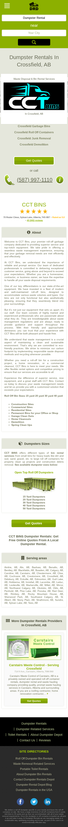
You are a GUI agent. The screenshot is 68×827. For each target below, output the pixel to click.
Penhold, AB (11, 591)
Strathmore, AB (44, 599)
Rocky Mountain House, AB (45, 594)
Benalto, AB (56, 567)
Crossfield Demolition (34, 144)
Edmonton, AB (43, 579)
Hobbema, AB (16, 582)
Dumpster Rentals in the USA (34, 789)
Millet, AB (49, 585)
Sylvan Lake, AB (18, 602)
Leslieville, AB (17, 585)
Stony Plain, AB (25, 599)
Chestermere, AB (46, 573)
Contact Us (27, 740)
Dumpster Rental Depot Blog (34, 784)
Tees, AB (33, 602)
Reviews (45, 740)
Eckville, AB (26, 579)
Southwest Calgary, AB (44, 597)
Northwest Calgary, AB (22, 588)
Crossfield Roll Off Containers (34, 132)
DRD (34, 7)
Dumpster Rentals (34, 723)
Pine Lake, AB (28, 591)
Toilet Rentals (17, 734)
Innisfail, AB (32, 582)
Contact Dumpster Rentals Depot (34, 779)
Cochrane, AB (17, 576)
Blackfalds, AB (26, 570)
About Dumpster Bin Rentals (34, 774)
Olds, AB (58, 588)
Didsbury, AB (11, 579)
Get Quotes (34, 160)
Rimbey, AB (18, 594)
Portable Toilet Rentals (34, 769)
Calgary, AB (56, 570)
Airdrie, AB (10, 567)
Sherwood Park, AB (16, 597)
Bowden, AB (42, 570)
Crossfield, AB (55, 576)
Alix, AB (24, 567)
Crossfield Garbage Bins (34, 126)
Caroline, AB (11, 573)
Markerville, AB (34, 585)
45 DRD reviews (35, 220)
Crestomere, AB (36, 576)
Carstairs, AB (27, 573)
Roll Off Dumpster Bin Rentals (34, 758)
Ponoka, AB (44, 591)
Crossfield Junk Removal (34, 138)
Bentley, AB (10, 570)
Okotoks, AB (44, 588)
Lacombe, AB (47, 582)
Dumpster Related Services (35, 729)
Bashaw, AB (39, 567)
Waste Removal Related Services (34, 763)
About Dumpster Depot (46, 734)
